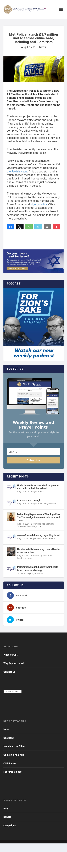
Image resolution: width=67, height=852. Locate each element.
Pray (5, 808)
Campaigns (9, 825)
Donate (7, 817)
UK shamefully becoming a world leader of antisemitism (38, 551)
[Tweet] (19, 226)
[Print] (47, 226)
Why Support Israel (13, 663)
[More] (56, 226)
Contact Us (9, 671)
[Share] (10, 226)
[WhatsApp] (29, 226)
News (42, 47)
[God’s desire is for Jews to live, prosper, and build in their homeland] (11, 487)
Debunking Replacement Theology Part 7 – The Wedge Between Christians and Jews (38, 517)
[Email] (38, 226)
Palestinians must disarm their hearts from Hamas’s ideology (37, 568)
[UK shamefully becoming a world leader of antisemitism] (11, 551)
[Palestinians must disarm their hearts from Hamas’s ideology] (11, 569)
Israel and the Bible (14, 746)
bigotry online (38, 204)
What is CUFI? (10, 654)
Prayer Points (37, 491)
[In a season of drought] (11, 502)
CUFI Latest (9, 763)
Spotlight (8, 738)
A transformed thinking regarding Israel (38, 535)
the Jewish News (17, 171)
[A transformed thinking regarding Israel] (11, 537)
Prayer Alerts (37, 503)
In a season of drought (29, 500)
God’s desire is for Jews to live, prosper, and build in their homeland (38, 487)
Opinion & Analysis (13, 754)
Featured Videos (12, 771)
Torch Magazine (33, 526)
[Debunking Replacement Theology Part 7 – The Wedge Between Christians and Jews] (11, 516)
